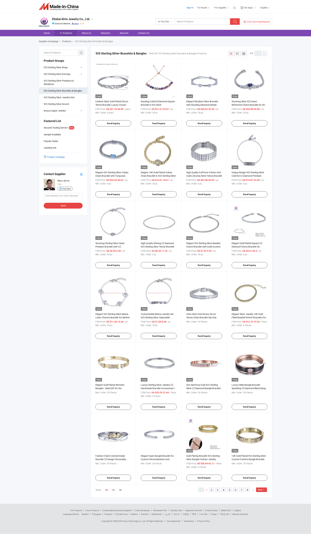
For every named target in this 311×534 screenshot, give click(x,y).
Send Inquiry (113, 123)
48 (120, 489)
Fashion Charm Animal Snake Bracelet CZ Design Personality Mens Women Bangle (110, 459)
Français (108, 514)
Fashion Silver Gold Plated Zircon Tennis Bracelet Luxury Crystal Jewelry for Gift (111, 105)
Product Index (211, 510)
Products (67, 33)
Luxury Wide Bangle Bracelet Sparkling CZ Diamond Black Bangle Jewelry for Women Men (249, 388)
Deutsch (144, 514)
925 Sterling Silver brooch (56, 104)
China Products (92, 510)
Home (47, 33)
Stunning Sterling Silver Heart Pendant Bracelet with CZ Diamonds (110, 247)
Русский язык (121, 514)
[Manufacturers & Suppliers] (60, 6)
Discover (124, 33)
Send (63, 205)
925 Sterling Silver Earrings (57, 74)
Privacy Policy (203, 521)
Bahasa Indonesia (240, 514)
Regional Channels (194, 510)
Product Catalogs (56, 156)
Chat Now (66, 188)
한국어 (177, 514)
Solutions (105, 33)
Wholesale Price (160, 510)
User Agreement (174, 521)
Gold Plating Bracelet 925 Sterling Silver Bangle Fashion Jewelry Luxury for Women (203, 459)
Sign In (190, 7)
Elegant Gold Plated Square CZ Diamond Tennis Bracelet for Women (247, 247)
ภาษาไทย (203, 514)
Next (260, 489)
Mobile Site (225, 510)
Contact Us (143, 33)
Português (96, 514)
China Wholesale (142, 510)
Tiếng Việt (224, 514)
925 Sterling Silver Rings (56, 67)
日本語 (186, 514)
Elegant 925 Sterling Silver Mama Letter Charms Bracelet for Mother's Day (113, 317)
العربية (167, 514)
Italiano (134, 514)
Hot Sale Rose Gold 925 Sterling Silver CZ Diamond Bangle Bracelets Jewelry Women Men (204, 388)
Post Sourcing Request (258, 21)
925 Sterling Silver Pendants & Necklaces (59, 82)
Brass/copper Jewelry (55, 110)
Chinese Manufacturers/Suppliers (117, 510)
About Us (86, 33)
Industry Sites (176, 510)
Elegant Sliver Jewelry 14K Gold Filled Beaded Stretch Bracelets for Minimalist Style (249, 317)
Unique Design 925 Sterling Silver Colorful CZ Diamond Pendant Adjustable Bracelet (248, 176)
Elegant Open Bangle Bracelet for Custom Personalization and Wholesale (157, 459)
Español (85, 514)
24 (106, 490)
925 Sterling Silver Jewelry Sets (59, 97)
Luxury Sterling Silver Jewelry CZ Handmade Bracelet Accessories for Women (159, 388)
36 (113, 489)
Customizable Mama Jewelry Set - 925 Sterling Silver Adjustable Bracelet (158, 317)
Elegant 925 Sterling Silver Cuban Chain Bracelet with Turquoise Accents (111, 176)
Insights (237, 510)
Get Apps (248, 7)
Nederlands (157, 514)
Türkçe (214, 514)
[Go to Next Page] (264, 53)
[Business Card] (81, 174)
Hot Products (76, 510)
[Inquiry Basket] (234, 7)
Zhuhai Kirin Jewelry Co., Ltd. (71, 19)
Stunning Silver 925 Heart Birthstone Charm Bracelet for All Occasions (248, 105)
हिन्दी (194, 514)
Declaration (189, 521)
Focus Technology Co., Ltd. (134, 521)
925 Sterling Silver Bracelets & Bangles (63, 90)
